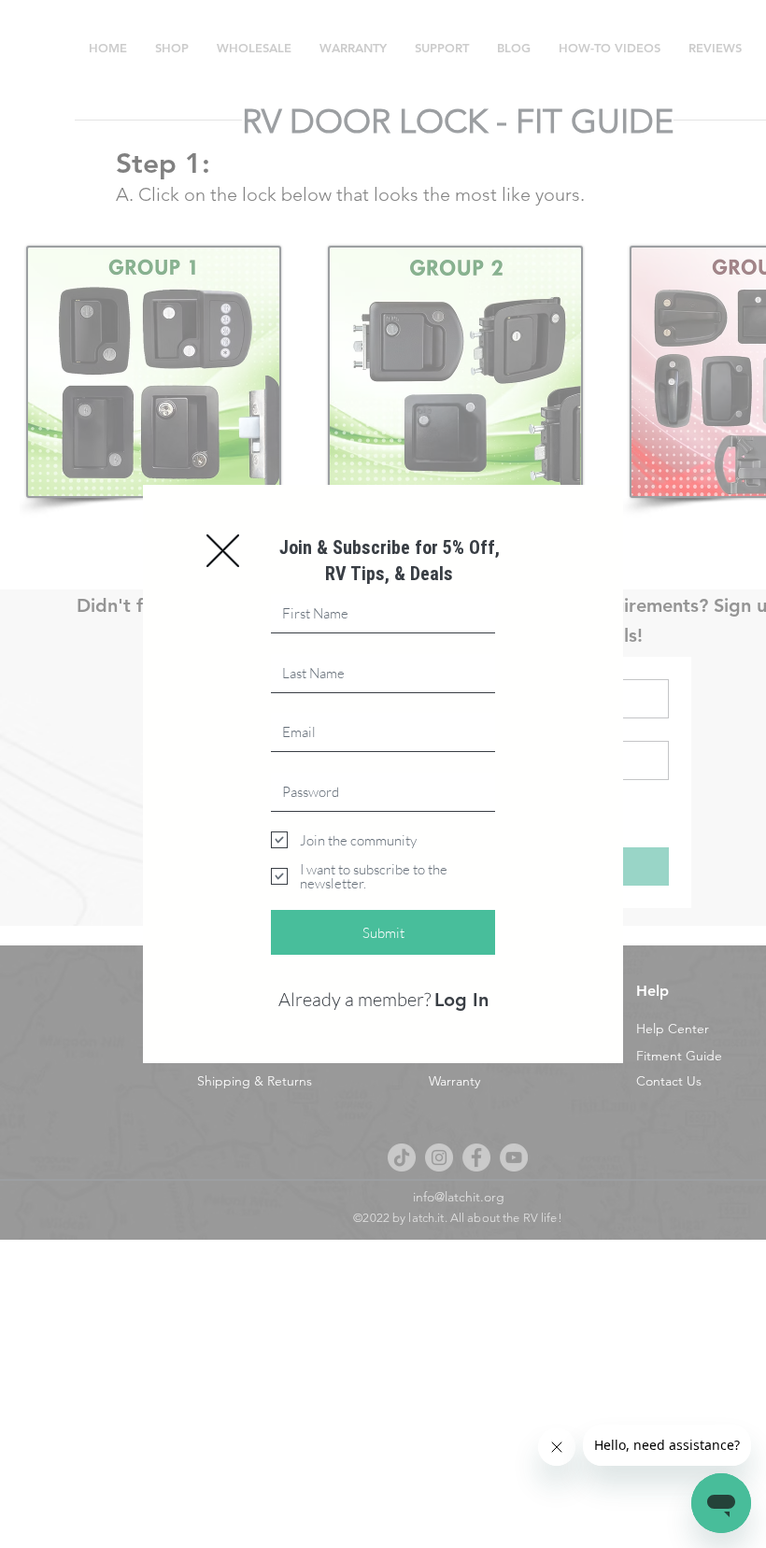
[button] (222, 550)
